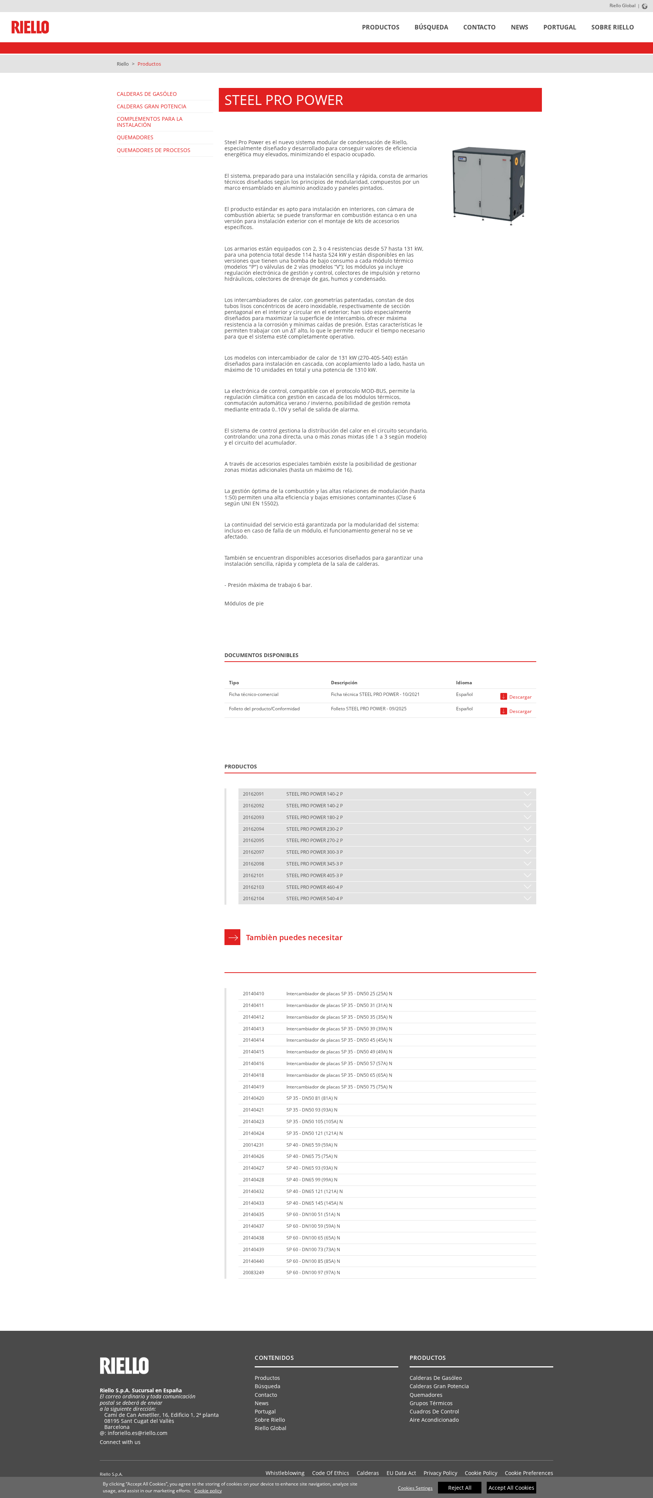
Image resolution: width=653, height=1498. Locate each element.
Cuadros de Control (434, 1411)
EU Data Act (401, 1472)
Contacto (479, 27)
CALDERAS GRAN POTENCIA (151, 106)
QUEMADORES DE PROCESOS (153, 150)
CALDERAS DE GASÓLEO (147, 93)
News (519, 27)
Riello (123, 63)
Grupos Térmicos (431, 1403)
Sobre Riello (612, 27)
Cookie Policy (481, 1472)
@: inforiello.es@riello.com (133, 1432)
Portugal (559, 27)
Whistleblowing (285, 1472)
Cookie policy (208, 1490)
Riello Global (623, 5)
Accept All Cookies (511, 1487)
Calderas (368, 1472)
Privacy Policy (440, 1472)
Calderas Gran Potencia (439, 1386)
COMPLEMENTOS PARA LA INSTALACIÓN (150, 121)
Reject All (460, 1487)
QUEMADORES (135, 137)
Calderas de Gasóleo (436, 1377)
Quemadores (426, 1394)
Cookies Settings (415, 1488)
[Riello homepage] (30, 27)
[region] (326, 1487)
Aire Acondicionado (434, 1419)
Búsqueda (431, 27)
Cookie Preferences (529, 1472)
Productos (380, 27)
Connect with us (121, 1442)
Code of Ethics (330, 1472)
